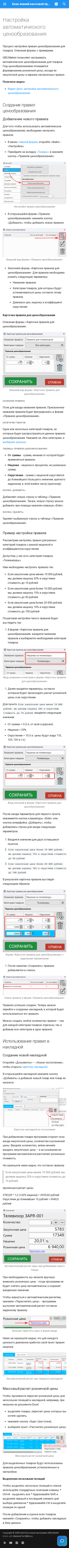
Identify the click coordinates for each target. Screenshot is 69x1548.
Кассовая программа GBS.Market (42, 1533)
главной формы (28, 142)
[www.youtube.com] (10, 1542)
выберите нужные (14, 442)
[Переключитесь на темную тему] (56, 4)
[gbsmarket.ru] (4, 1542)
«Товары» (43, 152)
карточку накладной (34, 1066)
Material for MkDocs (23, 1536)
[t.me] (22, 1542)
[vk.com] (16, 1542)
